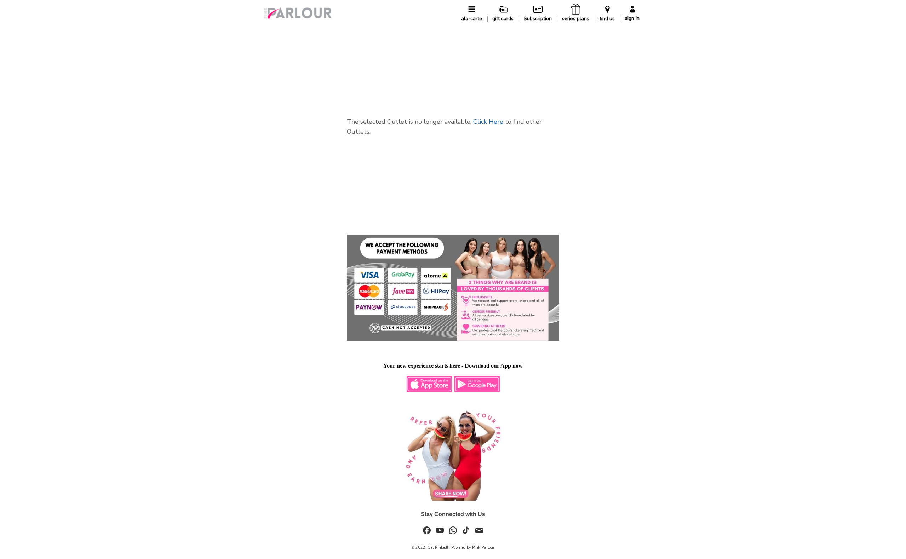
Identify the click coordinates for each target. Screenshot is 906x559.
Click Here (488, 121)
